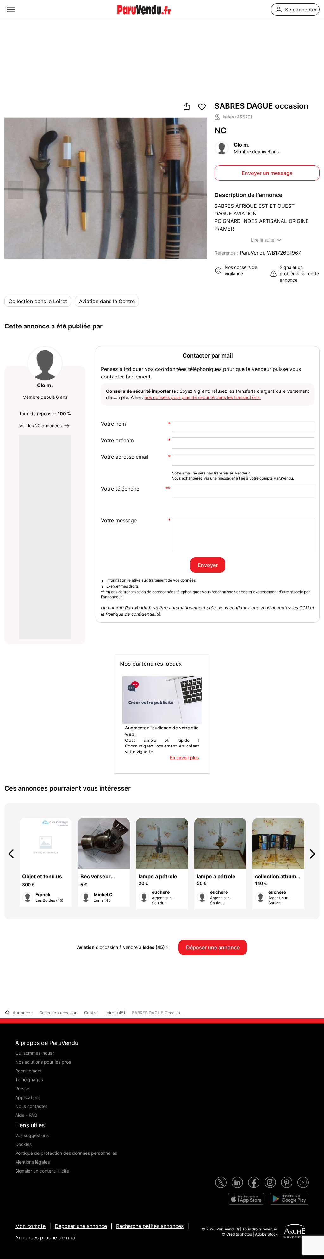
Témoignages (29, 1079)
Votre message (119, 521)
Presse (22, 1088)
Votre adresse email (124, 457)
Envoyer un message (267, 173)
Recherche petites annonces (150, 1226)
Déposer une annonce (81, 1226)
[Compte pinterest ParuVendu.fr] (286, 1182)
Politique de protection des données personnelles (66, 1153)
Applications (27, 1097)
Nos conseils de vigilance (241, 270)
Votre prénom (117, 440)
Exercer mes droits (122, 586)
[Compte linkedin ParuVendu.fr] (237, 1182)
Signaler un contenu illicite (42, 1170)
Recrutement (28, 1070)
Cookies (23, 1144)
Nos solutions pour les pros (43, 1062)
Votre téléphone (120, 489)
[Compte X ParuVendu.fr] (221, 1182)
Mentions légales (32, 1162)
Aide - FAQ (26, 1115)
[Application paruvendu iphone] (246, 1199)
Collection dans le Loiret (38, 301)
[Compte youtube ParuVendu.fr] (303, 1182)
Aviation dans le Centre (107, 301)
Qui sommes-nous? (34, 1053)
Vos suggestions (32, 1135)
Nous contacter (31, 1106)
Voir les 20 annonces (40, 425)
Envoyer (208, 565)
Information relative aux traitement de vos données (151, 580)
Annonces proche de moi (45, 1237)
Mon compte (30, 1226)
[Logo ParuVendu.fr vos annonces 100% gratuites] (144, 17)
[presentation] (14, 854)
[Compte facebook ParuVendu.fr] (253, 1182)
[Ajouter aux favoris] (202, 107)
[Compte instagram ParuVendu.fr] (270, 1182)
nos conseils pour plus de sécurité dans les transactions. (203, 397)
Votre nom (113, 424)
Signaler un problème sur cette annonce (299, 273)
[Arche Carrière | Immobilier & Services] (294, 1231)
